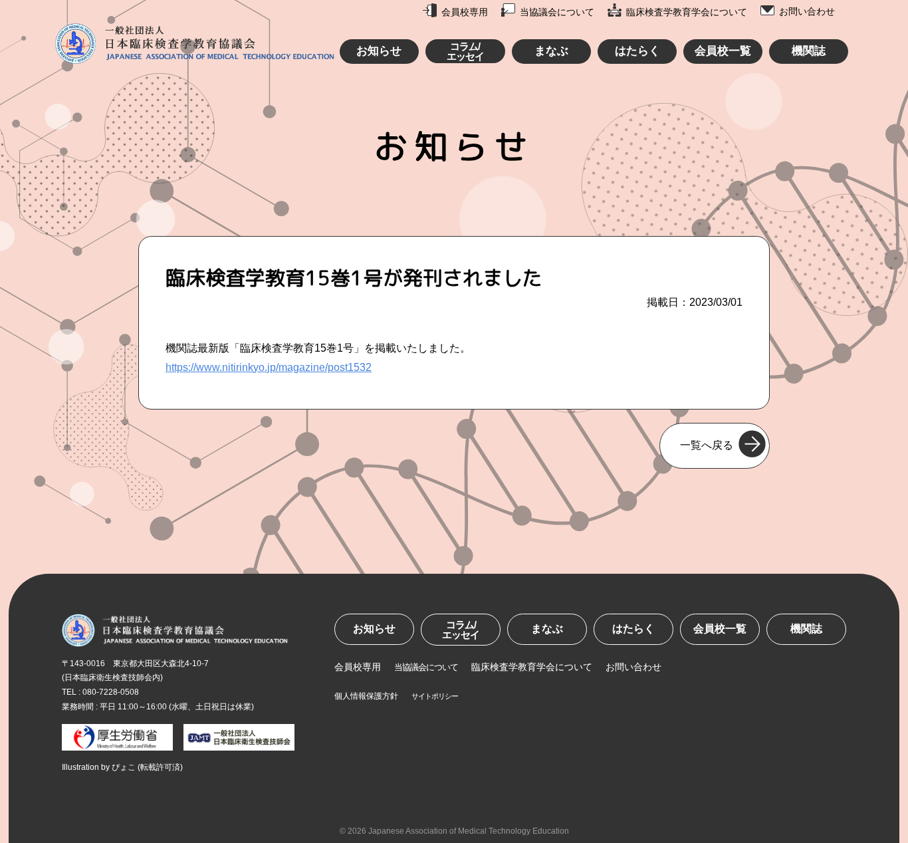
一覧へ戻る (706, 445)
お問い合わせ (807, 11)
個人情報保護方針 (366, 696)
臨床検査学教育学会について (686, 12)
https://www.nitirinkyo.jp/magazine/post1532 (269, 367)
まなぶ (551, 51)
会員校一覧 (723, 51)
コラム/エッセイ (465, 51)
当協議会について (557, 12)
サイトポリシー (434, 696)
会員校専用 (464, 12)
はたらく (637, 51)
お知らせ (378, 51)
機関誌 (809, 51)
